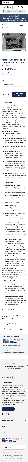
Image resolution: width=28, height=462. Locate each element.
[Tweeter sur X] (13, 315)
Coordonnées (19, 458)
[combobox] (14, 11)
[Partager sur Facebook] (16, 315)
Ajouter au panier (20, 94)
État (3, 80)
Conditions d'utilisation (7, 455)
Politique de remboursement (8, 458)
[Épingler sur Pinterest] (20, 315)
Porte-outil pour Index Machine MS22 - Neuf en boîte (13, 26)
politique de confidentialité (8, 456)
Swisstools (4, 57)
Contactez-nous (8, 409)
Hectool (7, 453)
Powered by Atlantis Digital (15, 453)
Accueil (4, 24)
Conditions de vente (17, 455)
